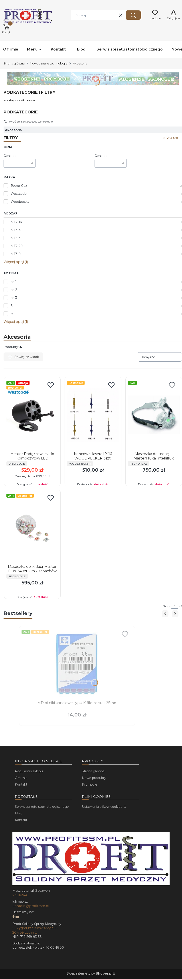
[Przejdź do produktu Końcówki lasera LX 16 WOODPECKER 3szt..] (93, 414)
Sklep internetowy (89, 973)
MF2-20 (17, 246)
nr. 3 (14, 298)
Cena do (101, 156)
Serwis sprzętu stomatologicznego (42, 807)
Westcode (19, 194)
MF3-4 (16, 230)
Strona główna (14, 63)
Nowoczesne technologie (48, 63)
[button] (133, 15)
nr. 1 (14, 282)
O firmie (21, 778)
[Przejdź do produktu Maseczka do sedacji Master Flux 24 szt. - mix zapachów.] (32, 527)
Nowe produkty (94, 778)
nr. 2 (14, 290)
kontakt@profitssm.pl (30, 906)
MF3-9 (16, 254)
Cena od (10, 156)
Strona (166, 606)
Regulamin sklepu (29, 771)
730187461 (21, 895)
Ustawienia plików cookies (102, 807)
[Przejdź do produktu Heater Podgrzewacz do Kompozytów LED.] (32, 414)
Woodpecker (21, 202)
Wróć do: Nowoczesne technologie (31, 121)
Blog (18, 813)
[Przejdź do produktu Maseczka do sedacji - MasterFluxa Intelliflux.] (154, 414)
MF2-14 (16, 222)
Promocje (89, 784)
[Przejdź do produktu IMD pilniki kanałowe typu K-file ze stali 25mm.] (77, 663)
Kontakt (21, 784)
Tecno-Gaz (19, 186)
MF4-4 (16, 238)
